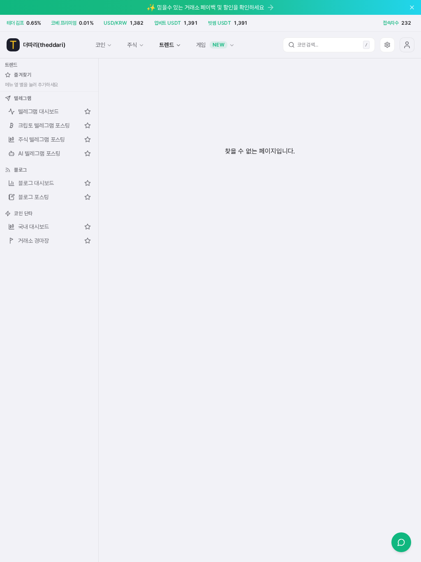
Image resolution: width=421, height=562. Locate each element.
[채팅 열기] (401, 542)
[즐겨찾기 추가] (87, 111)
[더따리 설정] (387, 44)
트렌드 (166, 44)
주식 (132, 44)
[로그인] (407, 44)
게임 (210, 44)
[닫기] (412, 7)
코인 (100, 44)
